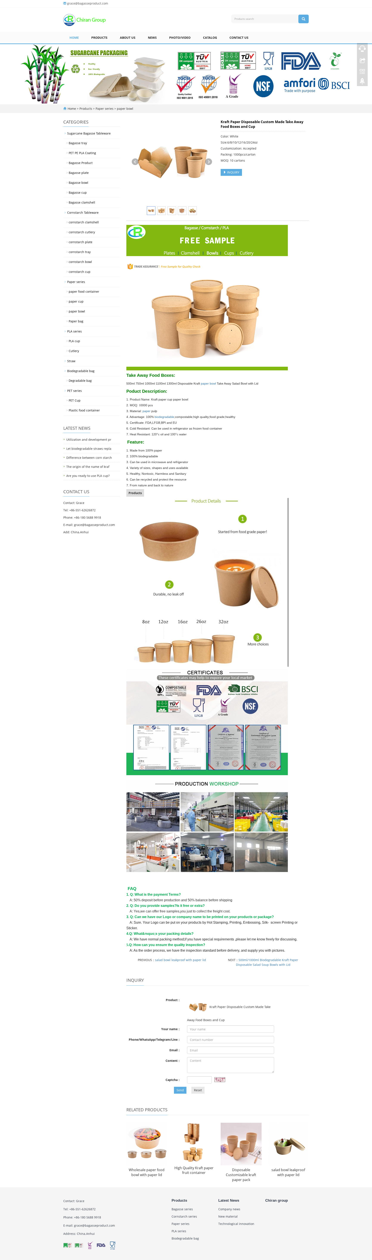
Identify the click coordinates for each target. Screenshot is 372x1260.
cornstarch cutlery (82, 232)
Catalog (210, 38)
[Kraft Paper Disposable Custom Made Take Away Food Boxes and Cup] (172, 161)
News (152, 38)
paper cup (76, 301)
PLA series (74, 331)
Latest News (228, 1200)
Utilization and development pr (88, 440)
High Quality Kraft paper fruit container (194, 1170)
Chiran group (276, 1200)
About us (127, 38)
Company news (229, 1209)
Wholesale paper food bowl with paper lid (146, 1172)
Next (208, 161)
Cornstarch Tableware (83, 212)
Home (74, 38)
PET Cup (75, 400)
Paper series (104, 109)
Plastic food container (84, 410)
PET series (74, 391)
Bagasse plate (79, 173)
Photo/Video (180, 38)
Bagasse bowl (78, 183)
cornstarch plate (80, 242)
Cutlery (74, 351)
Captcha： (173, 1080)
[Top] (362, 82)
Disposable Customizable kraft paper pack (241, 1174)
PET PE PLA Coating (82, 153)
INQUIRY (232, 172)
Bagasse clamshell (82, 202)
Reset (198, 1090)
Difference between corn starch (89, 458)
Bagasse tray (78, 143)
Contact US (238, 38)
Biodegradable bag (81, 371)
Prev (135, 161)
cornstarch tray (80, 252)
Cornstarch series (184, 1216)
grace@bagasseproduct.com (87, 3)
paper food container (84, 291)
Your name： (171, 1029)
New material (228, 1216)
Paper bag (76, 321)
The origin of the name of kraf (87, 467)
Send (180, 1090)
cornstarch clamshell (84, 222)
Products (99, 38)
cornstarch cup (79, 272)
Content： (173, 1061)
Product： (173, 1000)
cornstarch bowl (80, 262)
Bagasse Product (81, 163)
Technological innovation (236, 1224)
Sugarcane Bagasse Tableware (89, 133)
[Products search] (303, 19)
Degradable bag (80, 381)
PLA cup (74, 341)
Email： (175, 1050)
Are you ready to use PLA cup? (88, 476)
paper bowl (124, 109)
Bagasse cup (78, 192)
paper (146, 411)
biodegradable (164, 417)
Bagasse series (182, 1209)
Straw (71, 361)
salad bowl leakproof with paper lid (180, 960)
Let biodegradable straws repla (88, 449)
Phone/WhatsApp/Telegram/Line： (155, 1039)
